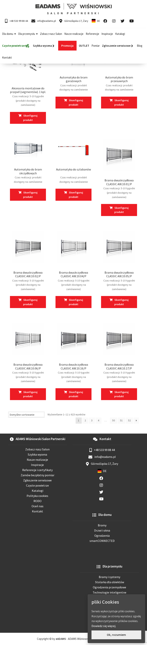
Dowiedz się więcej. (103, 626)
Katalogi (120, 34)
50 (113, 420)
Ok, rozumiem (116, 635)
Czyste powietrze (37, 485)
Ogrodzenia (102, 535)
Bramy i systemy (109, 577)
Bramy (102, 525)
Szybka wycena (37, 454)
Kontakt (7, 57)
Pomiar (95, 45)
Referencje (92, 34)
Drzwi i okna (102, 530)
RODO (37, 501)
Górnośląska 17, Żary (76, 21)
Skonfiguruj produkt (30, 118)
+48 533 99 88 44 (18, 21)
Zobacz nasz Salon (51, 34)
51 (121, 420)
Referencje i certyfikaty (37, 470)
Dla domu (7, 34)
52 (129, 420)
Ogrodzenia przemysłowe (109, 587)
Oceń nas (37, 506)
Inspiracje (107, 34)
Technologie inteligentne (109, 592)
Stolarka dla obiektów (109, 582)
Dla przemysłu (26, 34)
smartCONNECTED (102, 541)
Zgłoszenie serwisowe (37, 480)
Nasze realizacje (73, 34)
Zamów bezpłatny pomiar (37, 475)
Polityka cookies (37, 496)
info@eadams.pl (46, 21)
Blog (139, 45)
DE (98, 21)
